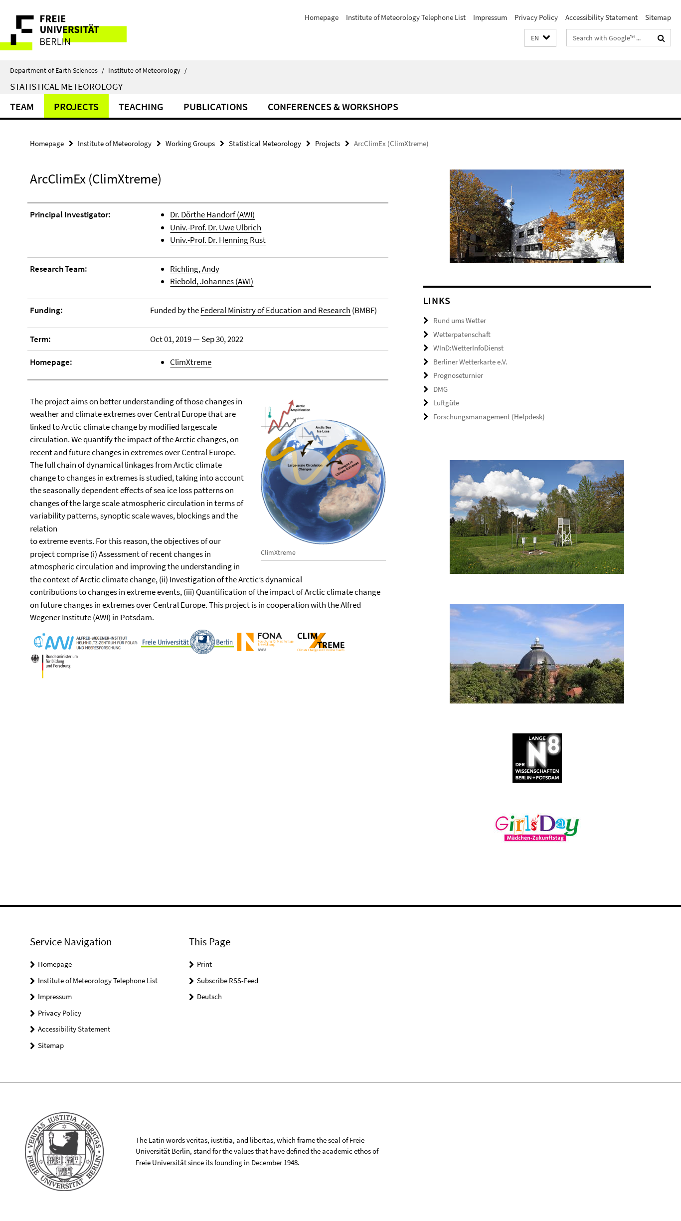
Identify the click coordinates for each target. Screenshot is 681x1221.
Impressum (490, 17)
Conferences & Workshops (333, 106)
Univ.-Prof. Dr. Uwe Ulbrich (215, 227)
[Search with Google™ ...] (661, 38)
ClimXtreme (190, 361)
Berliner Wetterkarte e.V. (470, 361)
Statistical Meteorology (66, 86)
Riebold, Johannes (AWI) (211, 281)
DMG (440, 389)
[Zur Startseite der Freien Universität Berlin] (83, 30)
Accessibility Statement (601, 17)
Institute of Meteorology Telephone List (406, 17)
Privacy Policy (536, 17)
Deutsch (209, 996)
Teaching (141, 106)
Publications (215, 106)
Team (22, 106)
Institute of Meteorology (147, 70)
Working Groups (190, 143)
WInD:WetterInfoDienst (468, 347)
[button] (540, 38)
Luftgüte (446, 402)
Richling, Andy (194, 268)
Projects (76, 106)
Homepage (322, 17)
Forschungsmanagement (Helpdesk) (489, 416)
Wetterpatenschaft (462, 334)
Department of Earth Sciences (57, 70)
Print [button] (204, 964)
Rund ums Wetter (459, 320)
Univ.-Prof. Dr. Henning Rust (218, 239)
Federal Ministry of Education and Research (275, 310)
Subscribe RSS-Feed (227, 980)
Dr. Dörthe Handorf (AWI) (212, 214)
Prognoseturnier (458, 375)
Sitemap (658, 17)
